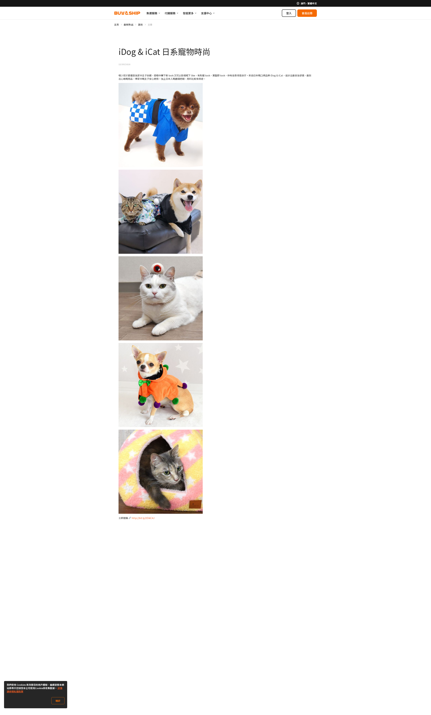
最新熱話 (128, 24)
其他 (140, 24)
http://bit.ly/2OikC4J (143, 518)
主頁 (116, 24)
